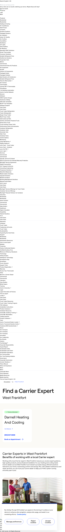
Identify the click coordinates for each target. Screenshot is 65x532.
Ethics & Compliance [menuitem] (6, 366)
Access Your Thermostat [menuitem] (7, 271)
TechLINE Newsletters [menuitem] (6, 314)
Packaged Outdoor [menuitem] (5, 75)
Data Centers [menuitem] (3, 206)
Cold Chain (3, 109)
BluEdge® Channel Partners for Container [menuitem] (11, 193)
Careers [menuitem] (2, 341)
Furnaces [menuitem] (2, 29)
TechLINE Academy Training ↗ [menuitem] (8, 312)
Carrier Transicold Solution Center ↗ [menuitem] (10, 324)
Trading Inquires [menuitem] (4, 316)
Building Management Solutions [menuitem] (9, 179)
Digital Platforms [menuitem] (4, 143)
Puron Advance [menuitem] (4, 263)
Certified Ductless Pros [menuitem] (6, 250)
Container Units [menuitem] (4, 130)
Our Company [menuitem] (4, 333)
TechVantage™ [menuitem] (4, 343)
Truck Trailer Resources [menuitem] (6, 301)
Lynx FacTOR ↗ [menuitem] (4, 149)
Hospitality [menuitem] (3, 212)
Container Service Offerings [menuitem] (7, 191)
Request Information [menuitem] (5, 181)
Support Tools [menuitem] (4, 265)
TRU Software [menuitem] (4, 305)
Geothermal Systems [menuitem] (6, 58)
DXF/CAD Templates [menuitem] (5, 101)
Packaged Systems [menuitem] (5, 33)
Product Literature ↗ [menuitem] (5, 309)
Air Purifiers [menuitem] (3, 39)
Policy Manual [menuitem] (4, 364)
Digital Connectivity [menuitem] (5, 164)
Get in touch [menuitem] (3, 183)
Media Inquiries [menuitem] (4, 377)
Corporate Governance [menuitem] (6, 360)
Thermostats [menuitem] (3, 84)
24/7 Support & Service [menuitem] (6, 166)
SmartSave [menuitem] (3, 261)
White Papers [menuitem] (3, 284)
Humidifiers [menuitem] (3, 41)
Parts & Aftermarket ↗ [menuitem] (6, 81)
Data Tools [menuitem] (3, 134)
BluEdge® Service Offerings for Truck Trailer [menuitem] (12, 189)
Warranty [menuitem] (2, 269)
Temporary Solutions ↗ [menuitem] (6, 170)
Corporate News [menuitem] (4, 371)
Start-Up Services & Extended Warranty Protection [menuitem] (14, 160)
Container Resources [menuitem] (5, 311)
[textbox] (32, 465)
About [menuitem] (1, 328)
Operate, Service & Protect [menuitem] (7, 158)
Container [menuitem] (2, 223)
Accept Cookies (48, 521)
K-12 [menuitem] (1, 215)
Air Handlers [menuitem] (3, 35)
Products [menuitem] (2, 18)
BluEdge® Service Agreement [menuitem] (8, 162)
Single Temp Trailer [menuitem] (5, 115)
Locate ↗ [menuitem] (2, 295)
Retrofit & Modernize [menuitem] (5, 172)
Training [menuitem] (2, 286)
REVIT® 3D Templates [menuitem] (6, 103)
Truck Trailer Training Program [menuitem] (8, 303)
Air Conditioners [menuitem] (4, 26)
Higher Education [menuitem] (5, 210)
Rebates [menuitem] (2, 244)
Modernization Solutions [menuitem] (6, 174)
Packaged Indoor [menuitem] (4, 73)
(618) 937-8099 (9, 435)
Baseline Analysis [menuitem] (5, 177)
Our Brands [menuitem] (3, 339)
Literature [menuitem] (2, 280)
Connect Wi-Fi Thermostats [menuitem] (7, 86)
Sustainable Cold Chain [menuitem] (6, 350)
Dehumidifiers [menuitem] (4, 46)
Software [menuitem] (2, 96)
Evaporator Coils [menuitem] (4, 60)
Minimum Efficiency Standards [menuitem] (8, 252)
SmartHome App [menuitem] (4, 259)
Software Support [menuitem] (5, 105)
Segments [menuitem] (3, 221)
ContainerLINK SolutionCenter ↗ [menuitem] (9, 326)
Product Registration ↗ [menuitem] (6, 267)
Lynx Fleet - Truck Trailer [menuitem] (7, 145)
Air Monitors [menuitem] (3, 48)
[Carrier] (32, 11)
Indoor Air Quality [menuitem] (5, 37)
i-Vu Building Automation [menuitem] (7, 90)
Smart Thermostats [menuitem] (5, 52)
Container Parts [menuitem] (4, 136)
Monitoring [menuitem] (3, 139)
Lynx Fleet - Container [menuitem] (6, 147)
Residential (3, 22)
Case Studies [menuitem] (3, 282)
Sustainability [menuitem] (4, 231)
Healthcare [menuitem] (3, 208)
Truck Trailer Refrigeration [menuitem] (7, 111)
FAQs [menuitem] (1, 272)
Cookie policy (21, 514)
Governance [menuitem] (3, 358)
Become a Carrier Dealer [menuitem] (6, 274)
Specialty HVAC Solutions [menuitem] (7, 50)
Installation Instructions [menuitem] (6, 307)
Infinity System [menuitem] (4, 255)
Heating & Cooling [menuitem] (5, 24)
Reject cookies (33, 521)
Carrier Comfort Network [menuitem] (6, 92)
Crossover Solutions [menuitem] (5, 54)
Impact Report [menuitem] (4, 347)
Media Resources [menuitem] (4, 375)
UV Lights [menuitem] (2, 44)
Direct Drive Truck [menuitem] (5, 122)
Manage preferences (13, 522)
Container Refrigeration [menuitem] (6, 128)
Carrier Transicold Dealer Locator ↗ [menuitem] (10, 322)
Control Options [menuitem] (4, 137)
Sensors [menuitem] (2, 94)
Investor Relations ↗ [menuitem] (5, 362)
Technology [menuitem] (3, 254)
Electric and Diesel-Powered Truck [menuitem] (9, 120)
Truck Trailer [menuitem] (3, 225)
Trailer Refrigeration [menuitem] (5, 113)
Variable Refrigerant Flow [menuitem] (7, 56)
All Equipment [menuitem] (4, 67)
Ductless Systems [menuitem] (5, 31)
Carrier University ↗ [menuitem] (5, 288)
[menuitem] (3, 20)
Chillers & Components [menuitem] (6, 71)
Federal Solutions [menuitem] (5, 214)
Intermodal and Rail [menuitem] (5, 119)
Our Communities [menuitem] (5, 354)
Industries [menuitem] (3, 194)
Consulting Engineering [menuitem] (6, 168)
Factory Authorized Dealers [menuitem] (7, 248)
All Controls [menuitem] (3, 82)
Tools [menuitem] (1, 320)
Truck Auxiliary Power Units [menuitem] (8, 124)
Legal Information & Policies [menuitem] (8, 291)
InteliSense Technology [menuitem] (6, 257)
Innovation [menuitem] (3, 335)
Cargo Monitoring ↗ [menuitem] (5, 141)
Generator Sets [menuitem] (4, 132)
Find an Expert (4, 379)
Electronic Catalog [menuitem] (5, 99)
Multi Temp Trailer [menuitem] (5, 117)
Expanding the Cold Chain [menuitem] (7, 233)
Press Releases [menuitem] (4, 373)
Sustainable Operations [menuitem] (6, 352)
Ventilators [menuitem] (3, 43)
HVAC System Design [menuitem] (6, 98)
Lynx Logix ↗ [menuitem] (3, 151)
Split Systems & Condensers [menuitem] (8, 77)
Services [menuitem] (2, 153)
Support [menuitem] (2, 234)
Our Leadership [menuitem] (4, 337)
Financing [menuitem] (2, 246)
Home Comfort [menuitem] (4, 200)
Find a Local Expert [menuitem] (5, 242)
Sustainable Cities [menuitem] (5, 348)
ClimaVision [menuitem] (3, 88)
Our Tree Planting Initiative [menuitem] (7, 356)
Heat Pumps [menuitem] (3, 27)
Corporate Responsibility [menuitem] (7, 345)
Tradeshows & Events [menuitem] (6, 227)
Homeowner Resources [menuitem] (6, 240)
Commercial (3, 65)
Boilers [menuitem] (2, 62)
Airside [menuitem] (2, 69)
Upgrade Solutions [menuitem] (5, 175)
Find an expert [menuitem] (4, 293)
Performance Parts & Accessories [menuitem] (9, 126)
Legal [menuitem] (1, 290)
